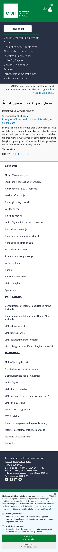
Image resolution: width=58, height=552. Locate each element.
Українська (48, 93)
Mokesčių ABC (12, 382)
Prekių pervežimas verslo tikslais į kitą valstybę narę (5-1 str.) (27, 121)
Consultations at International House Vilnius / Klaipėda (29, 307)
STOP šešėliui (12, 416)
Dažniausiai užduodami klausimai (22, 376)
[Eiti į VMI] (16, 11)
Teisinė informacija (15, 195)
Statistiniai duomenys (16, 249)
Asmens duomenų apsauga (19, 256)
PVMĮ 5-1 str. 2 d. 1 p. (18, 154)
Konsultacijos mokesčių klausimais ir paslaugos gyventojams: (24, 459)
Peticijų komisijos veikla (17, 202)
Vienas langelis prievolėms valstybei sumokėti (29, 346)
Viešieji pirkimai (13, 263)
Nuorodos (10, 443)
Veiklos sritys (12, 209)
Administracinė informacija (19, 243)
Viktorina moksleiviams (17, 389)
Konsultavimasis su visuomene (21, 188)
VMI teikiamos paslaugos (18, 326)
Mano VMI (24, 476)
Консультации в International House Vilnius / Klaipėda (29, 317)
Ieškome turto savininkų (17, 436)
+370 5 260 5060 (13, 465)
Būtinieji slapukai (13, 513)
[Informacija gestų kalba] (45, 11)
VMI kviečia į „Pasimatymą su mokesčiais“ (27, 396)
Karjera (9, 270)
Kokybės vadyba (13, 216)
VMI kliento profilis (15, 333)
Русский (36, 93)
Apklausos (10, 290)
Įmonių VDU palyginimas (17, 409)
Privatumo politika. (39, 509)
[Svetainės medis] (52, 5)
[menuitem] (21, 38)
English (50, 89)
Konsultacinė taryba (15, 276)
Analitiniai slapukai (14, 526)
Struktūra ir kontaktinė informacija (23, 182)
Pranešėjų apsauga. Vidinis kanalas (23, 236)
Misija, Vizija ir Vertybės (17, 175)
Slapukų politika (20, 509)
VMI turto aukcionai (15, 403)
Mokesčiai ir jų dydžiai (16, 362)
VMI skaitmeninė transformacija (22, 340)
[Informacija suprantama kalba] (50, 11)
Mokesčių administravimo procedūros (25, 222)
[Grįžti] (3, 99)
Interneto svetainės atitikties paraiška (25, 430)
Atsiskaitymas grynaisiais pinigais (22, 369)
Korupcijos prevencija (16, 229)
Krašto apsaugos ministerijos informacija (26, 423)
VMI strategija (12, 283)
